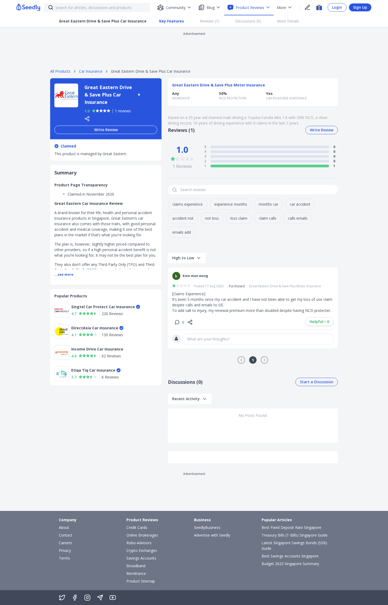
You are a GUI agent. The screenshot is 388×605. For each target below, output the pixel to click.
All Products (60, 71)
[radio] (94, 111)
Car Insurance (90, 71)
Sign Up (360, 7)
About (64, 527)
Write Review (106, 129)
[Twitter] (62, 597)
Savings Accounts (141, 558)
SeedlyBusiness (207, 527)
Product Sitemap (140, 581)
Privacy (65, 550)
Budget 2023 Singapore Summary (290, 563)
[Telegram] (100, 597)
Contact (65, 535)
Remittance (136, 573)
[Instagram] (87, 597)
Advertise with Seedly (212, 535)
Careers (65, 542)
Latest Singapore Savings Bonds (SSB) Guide (294, 545)
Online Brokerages (142, 535)
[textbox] (258, 339)
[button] (241, 360)
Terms (64, 558)
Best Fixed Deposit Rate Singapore (291, 527)
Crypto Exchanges (141, 550)
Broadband (135, 565)
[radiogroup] (101, 111)
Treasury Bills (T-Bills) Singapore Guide (295, 535)
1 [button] (253, 360)
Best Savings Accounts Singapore (290, 555)
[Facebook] (75, 597)
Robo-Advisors (139, 542)
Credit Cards (136, 527)
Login (337, 7)
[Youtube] (113, 597)
